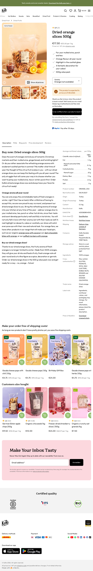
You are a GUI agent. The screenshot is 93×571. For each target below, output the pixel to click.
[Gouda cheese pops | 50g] (37, 356)
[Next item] (44, 92)
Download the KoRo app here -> (60, 3)
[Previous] (1, 16)
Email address (18, 462)
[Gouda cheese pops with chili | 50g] (13, 356)
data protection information (65, 122)
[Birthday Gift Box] (60, 356)
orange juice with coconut (29, 233)
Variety (57, 79)
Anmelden (76, 462)
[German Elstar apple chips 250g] (13, 409)
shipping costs (70, 46)
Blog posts (23, 143)
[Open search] (65, 10)
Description (6, 143)
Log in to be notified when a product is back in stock (67, 112)
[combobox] (66, 81)
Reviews (48, 143)
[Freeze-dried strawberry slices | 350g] (60, 409)
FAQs (15, 143)
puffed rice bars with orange (35, 236)
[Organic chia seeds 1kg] (37, 409)
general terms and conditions (62, 120)
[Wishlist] (71, 10)
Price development (36, 143)
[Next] (92, 16)
